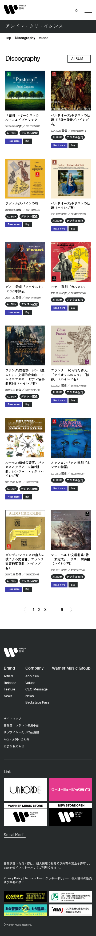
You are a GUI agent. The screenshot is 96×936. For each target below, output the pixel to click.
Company (34, 668)
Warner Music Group (71, 668)
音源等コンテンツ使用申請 (21, 725)
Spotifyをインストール (18, 867)
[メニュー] (88, 11)
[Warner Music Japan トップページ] (15, 9)
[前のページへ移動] (25, 610)
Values (30, 683)
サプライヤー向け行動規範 (21, 732)
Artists (9, 676)
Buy (27, 141)
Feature (9, 689)
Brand (9, 668)
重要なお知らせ (14, 746)
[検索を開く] (77, 11)
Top (8, 38)
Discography (25, 38)
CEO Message (36, 689)
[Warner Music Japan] (15, 652)
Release (10, 683)
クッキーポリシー (57, 878)
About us (32, 676)
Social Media (15, 834)
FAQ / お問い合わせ (17, 739)
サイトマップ (12, 719)
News (8, 696)
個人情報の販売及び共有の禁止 (56, 863)
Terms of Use (33, 878)
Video (43, 38)
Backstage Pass (37, 702)
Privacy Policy (13, 878)
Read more (13, 141)
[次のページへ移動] (71, 610)
